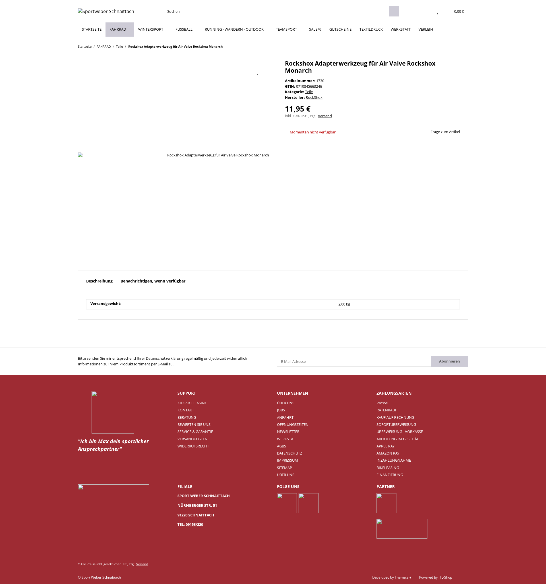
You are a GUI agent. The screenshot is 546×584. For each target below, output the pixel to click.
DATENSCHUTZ (289, 453)
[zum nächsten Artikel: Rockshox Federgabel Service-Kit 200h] (462, 46)
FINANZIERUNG (390, 474)
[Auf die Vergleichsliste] (243, 72)
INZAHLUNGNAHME (394, 460)
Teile (309, 91)
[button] (426, 11)
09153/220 (194, 524)
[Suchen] (393, 11)
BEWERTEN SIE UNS (193, 424)
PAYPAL (383, 402)
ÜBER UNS (285, 402)
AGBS (281, 446)
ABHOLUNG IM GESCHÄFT (399, 438)
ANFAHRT (285, 417)
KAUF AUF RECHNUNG (395, 417)
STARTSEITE (92, 29)
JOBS (281, 410)
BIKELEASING (388, 467)
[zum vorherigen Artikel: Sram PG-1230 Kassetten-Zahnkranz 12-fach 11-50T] (451, 46)
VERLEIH (426, 29)
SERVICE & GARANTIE (195, 431)
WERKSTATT (401, 29)
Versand (325, 115)
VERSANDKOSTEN (192, 438)
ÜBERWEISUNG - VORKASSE (400, 431)
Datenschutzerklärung (164, 358)
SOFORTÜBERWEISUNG (396, 424)
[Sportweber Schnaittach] (106, 11)
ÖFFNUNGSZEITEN (293, 424)
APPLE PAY (385, 446)
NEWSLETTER (288, 431)
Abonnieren (449, 361)
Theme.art (403, 577)
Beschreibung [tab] (99, 281)
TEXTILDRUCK (371, 29)
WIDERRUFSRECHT (193, 446)
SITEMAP (284, 467)
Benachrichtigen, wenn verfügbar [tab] (153, 281)
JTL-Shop (445, 577)
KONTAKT (185, 410)
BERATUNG (186, 417)
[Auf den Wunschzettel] (258, 72)
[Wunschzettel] (438, 11)
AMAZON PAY (388, 453)
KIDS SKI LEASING (192, 402)
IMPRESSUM (287, 460)
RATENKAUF (387, 410)
